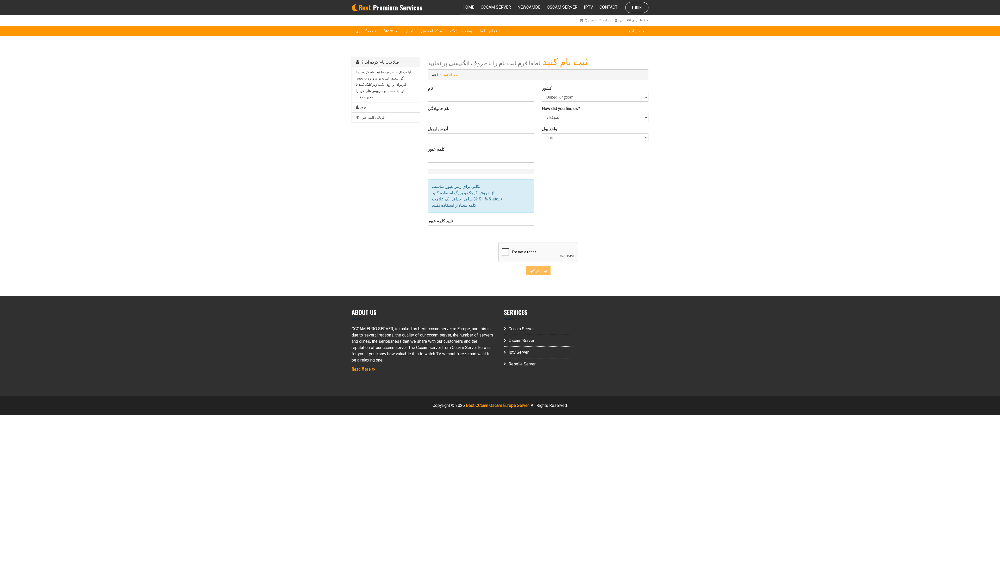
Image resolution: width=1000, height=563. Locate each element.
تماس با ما (488, 31)
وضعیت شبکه (461, 31)
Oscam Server (521, 340)
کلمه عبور (436, 149)
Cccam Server (521, 328)
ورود (620, 20)
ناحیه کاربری (365, 31)
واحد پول (549, 128)
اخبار (409, 31)
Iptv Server (519, 352)
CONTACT (608, 7)
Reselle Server (522, 364)
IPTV (588, 7)
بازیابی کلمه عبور (372, 117)
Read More (362, 369)
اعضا (435, 74)
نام (430, 88)
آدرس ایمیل (438, 128)
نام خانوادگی (438, 108)
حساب (635, 31)
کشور (547, 88)
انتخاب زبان (638, 20)
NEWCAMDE (528, 7)
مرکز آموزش (431, 31)
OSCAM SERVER (562, 7)
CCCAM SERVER (496, 7)
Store (389, 31)
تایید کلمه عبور (440, 220)
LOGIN (637, 7)
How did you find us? (561, 108)
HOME (468, 7)
